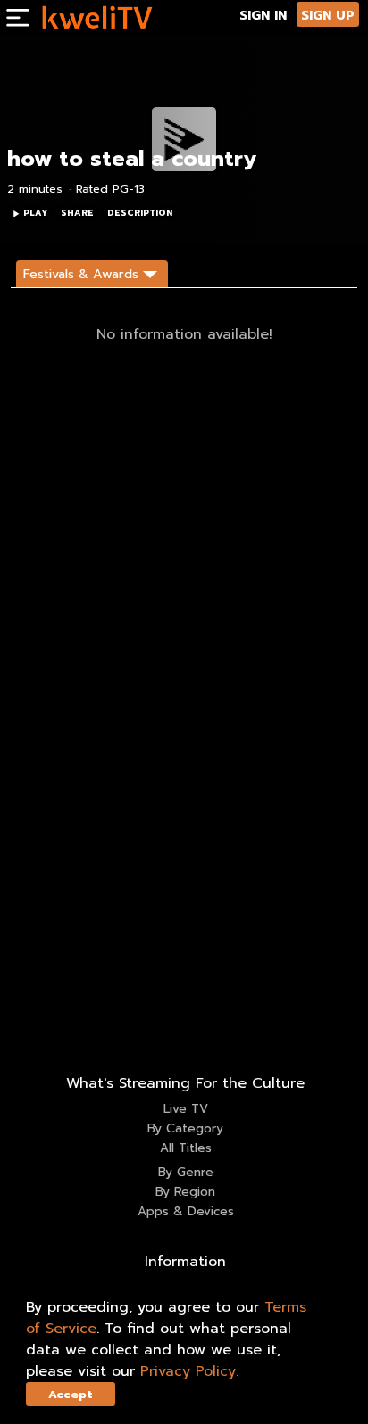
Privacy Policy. (189, 1371)
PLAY (35, 213)
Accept (70, 1394)
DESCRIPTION (139, 213)
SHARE (77, 213)
